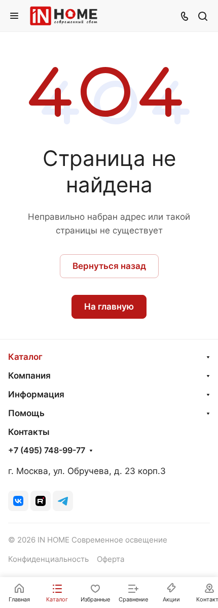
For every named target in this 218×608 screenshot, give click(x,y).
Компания (29, 375)
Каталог (25, 357)
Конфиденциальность (48, 559)
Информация (36, 394)
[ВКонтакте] (18, 501)
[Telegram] (63, 501)
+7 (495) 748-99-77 (46, 450)
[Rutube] (40, 501)
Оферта (110, 559)
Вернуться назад (109, 266)
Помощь (26, 413)
